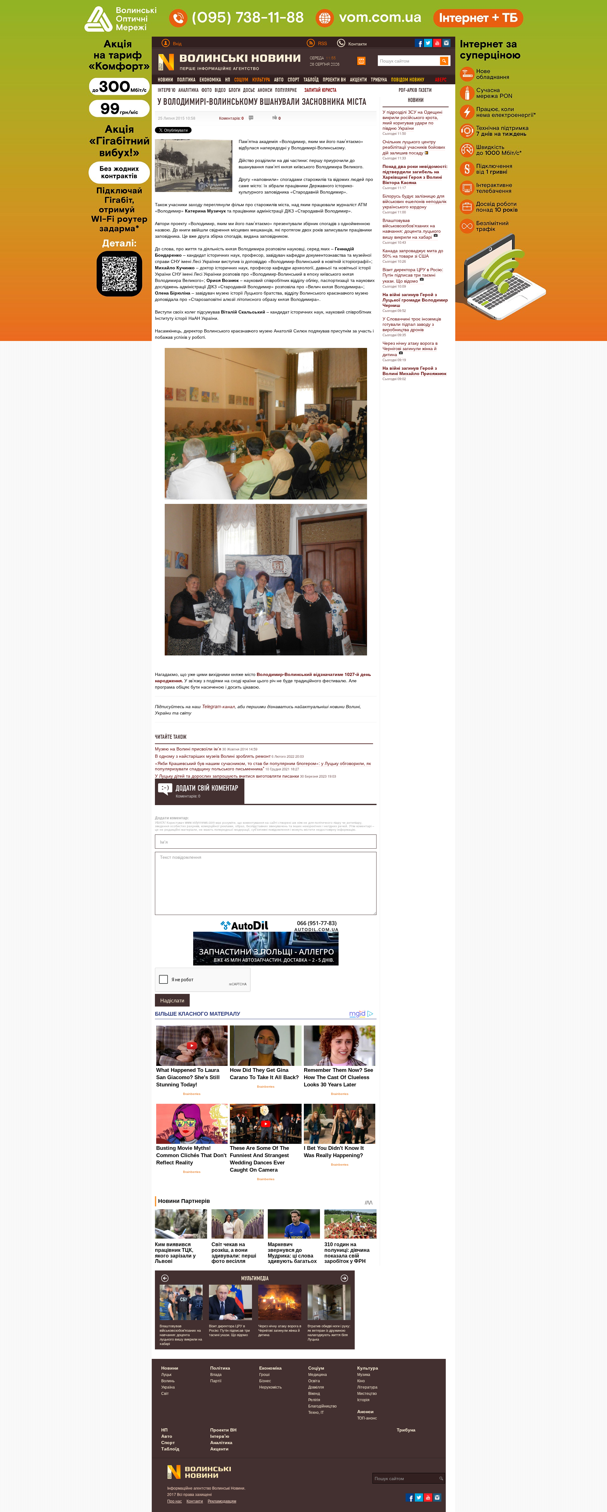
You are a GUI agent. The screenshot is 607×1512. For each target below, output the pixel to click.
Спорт (293, 79)
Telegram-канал (218, 706)
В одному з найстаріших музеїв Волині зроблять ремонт (213, 756)
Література (367, 1386)
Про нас (174, 1500)
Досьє (249, 90)
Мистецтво (367, 1393)
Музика (363, 1374)
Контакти (195, 1500)
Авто (279, 79)
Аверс (440, 79)
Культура (367, 1368)
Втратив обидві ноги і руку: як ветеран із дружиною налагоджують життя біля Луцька (329, 1332)
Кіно (361, 1380)
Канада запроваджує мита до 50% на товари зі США (413, 253)
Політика (186, 79)
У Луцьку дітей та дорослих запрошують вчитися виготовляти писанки (227, 776)
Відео (220, 90)
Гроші (264, 1374)
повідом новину (407, 79)
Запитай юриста (320, 90)
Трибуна (379, 79)
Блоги (234, 90)
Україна (168, 1386)
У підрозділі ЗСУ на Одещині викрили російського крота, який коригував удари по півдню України (412, 120)
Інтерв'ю (166, 90)
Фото (206, 90)
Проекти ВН (334, 79)
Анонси (265, 90)
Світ (165, 1393)
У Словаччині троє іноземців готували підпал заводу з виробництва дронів (412, 323)
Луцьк (166, 1374)
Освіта (314, 1380)
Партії (215, 1380)
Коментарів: (231, 118)
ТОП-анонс (367, 1417)
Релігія (314, 1399)
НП (227, 79)
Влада (216, 1374)
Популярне (286, 90)
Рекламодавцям (222, 1500)
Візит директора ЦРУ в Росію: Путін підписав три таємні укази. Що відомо (413, 275)
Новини (165, 79)
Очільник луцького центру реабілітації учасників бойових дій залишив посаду (414, 147)
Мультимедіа (255, 1278)
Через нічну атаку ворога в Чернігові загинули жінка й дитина (410, 348)
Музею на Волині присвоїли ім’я (188, 748)
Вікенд (314, 1393)
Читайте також (171, 736)
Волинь (168, 1380)
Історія (363, 1399)
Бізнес (265, 1380)
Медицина (317, 1374)
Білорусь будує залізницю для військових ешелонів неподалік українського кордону (414, 201)
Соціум (316, 1368)
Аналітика (188, 90)
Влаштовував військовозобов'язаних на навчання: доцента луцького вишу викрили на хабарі (412, 228)
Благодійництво (322, 1405)
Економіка (210, 79)
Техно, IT (316, 1412)
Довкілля (316, 1386)
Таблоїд (311, 79)
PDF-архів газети (415, 90)
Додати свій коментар (207, 788)
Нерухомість (270, 1386)
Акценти (358, 79)
